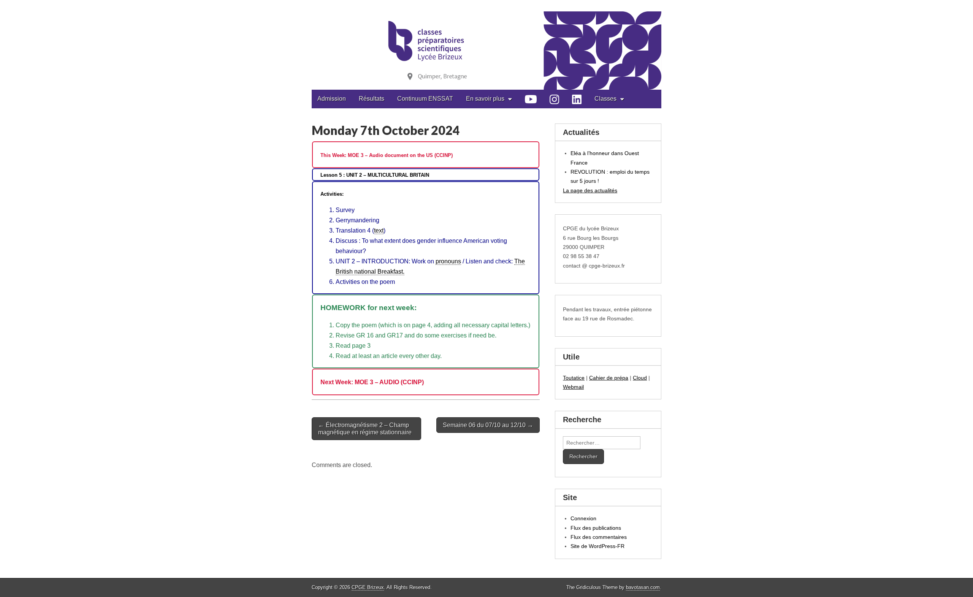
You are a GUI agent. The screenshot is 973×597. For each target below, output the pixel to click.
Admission (331, 98)
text (378, 230)
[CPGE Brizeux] (486, 45)
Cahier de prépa (608, 378)
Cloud (640, 378)
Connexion (583, 518)
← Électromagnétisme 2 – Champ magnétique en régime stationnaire (365, 428)
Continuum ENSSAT (425, 98)
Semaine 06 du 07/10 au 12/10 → (488, 425)
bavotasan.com (643, 587)
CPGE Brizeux (368, 587)
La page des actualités (590, 190)
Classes (605, 98)
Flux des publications (595, 528)
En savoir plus (485, 98)
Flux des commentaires (598, 537)
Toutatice (574, 378)
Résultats (371, 98)
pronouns (448, 261)
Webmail (573, 387)
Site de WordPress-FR (597, 546)
